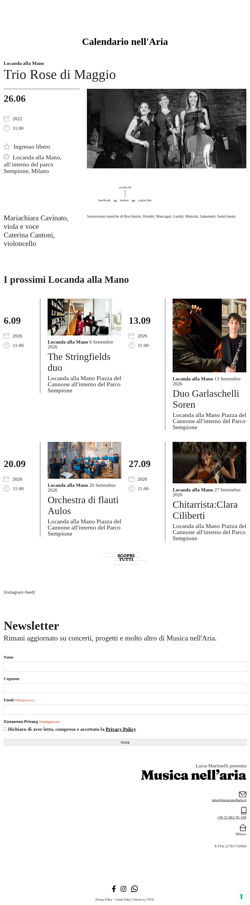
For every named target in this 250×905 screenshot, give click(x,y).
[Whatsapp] (134, 888)
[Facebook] (114, 888)
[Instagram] (123, 888)
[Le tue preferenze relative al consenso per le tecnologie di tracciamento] (241, 896)
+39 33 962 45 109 (231, 817)
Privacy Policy (121, 729)
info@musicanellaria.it (229, 800)
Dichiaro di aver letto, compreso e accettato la (72, 729)
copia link (145, 200)
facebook (104, 200)
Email (19, 700)
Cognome (12, 679)
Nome (8, 657)
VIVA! (150, 899)
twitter (124, 200)
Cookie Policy (123, 899)
